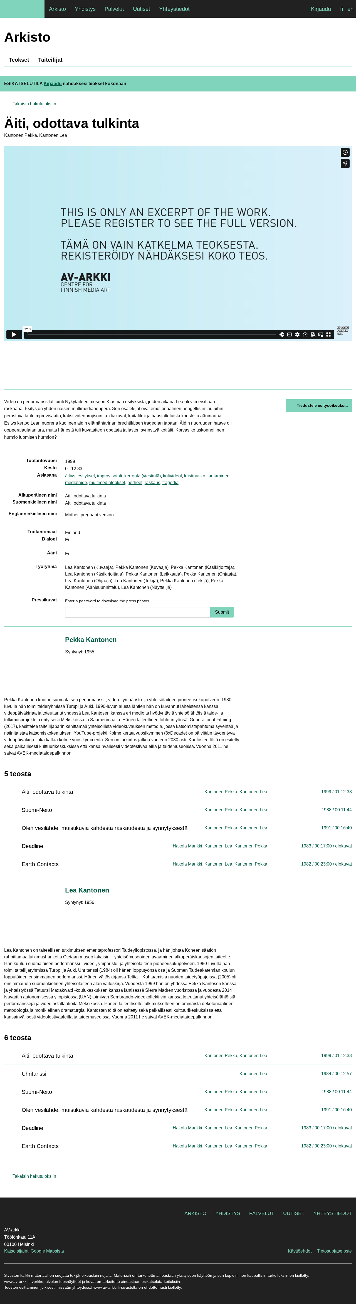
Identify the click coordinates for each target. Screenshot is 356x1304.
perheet (134, 482)
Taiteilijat (50, 60)
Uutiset (294, 1213)
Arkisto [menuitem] (57, 9)
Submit (222, 612)
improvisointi (109, 475)
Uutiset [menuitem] (141, 9)
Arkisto (195, 1213)
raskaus (152, 482)
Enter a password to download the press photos (107, 601)
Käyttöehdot (300, 1251)
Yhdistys (227, 1213)
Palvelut (261, 1213)
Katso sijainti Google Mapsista (34, 1251)
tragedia (170, 482)
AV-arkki (22, 9)
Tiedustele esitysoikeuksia (322, 405)
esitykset (86, 475)
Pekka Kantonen (91, 639)
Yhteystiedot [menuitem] (174, 9)
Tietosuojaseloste (334, 1251)
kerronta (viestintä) (142, 475)
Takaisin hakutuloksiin (34, 103)
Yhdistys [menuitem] (85, 9)
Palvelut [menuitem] (114, 9)
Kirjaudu (321, 9)
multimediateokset (107, 482)
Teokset (19, 60)
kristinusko (194, 475)
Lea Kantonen (87, 890)
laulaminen (218, 475)
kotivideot (172, 475)
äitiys (70, 475)
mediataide (76, 482)
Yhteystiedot (332, 1213)
